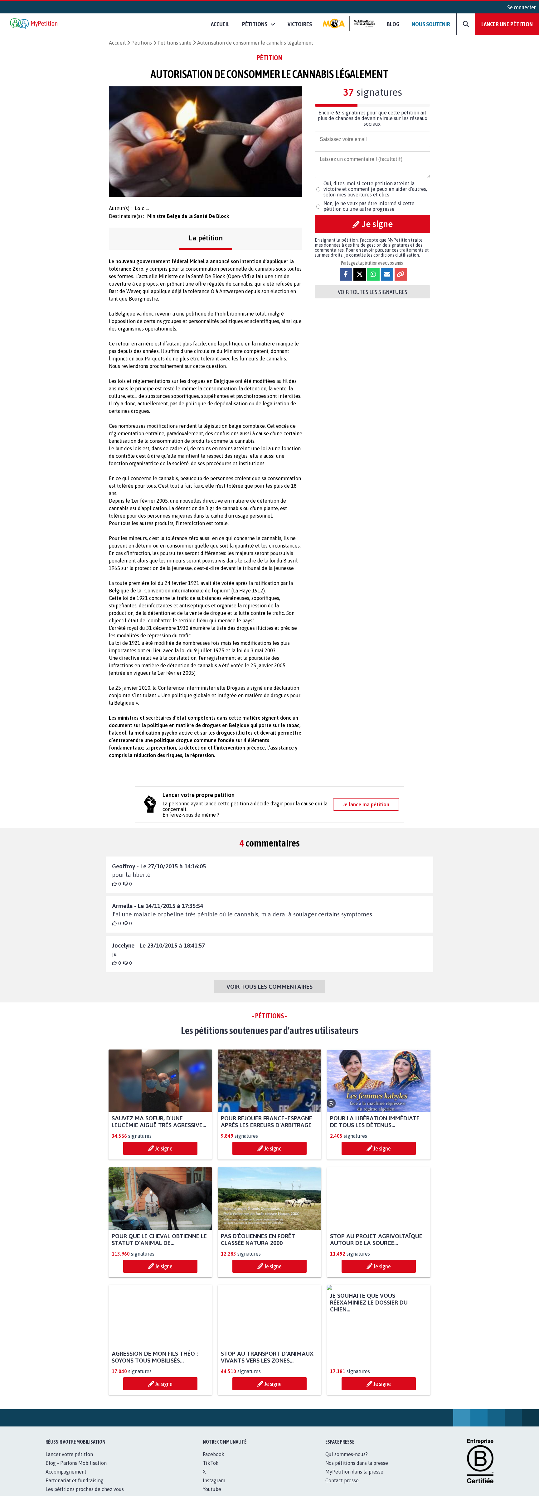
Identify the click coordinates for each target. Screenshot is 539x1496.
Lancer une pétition (507, 24)
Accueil (220, 24)
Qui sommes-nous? (346, 1461)
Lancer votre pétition (69, 1461)
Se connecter (521, 7)
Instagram (214, 1487)
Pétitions (141, 43)
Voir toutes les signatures (372, 291)
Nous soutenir (431, 24)
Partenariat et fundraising (75, 1487)
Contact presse (342, 1487)
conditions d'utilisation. (396, 255)
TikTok (211, 1470)
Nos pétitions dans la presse (356, 1470)
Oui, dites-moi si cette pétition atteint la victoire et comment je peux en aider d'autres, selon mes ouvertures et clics (375, 189)
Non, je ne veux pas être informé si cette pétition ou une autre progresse (369, 206)
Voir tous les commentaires (269, 986)
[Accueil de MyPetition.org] (34, 24)
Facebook (213, 1461)
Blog (393, 24)
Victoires (300, 24)
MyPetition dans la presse (354, 1478)
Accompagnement (66, 1478)
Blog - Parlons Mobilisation (76, 1470)
